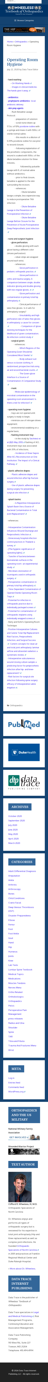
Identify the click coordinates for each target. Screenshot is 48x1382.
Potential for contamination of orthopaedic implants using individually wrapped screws (21, 615)
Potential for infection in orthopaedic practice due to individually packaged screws (20, 604)
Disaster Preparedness (19, 915)
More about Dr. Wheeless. (23, 1268)
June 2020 (13, 829)
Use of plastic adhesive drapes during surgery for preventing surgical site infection (23, 489)
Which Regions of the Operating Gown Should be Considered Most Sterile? (23, 352)
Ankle (11, 880)
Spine (11, 1032)
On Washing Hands (21, 83)
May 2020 (13, 834)
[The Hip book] (24, 31)
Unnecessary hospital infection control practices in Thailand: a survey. (22, 542)
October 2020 (15, 816)
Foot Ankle (13, 933)
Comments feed (16, 1087)
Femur (11, 924)
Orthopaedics (16, 705)
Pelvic (11, 1005)
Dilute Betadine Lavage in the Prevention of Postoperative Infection (21, 210)
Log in (11, 1078)
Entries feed (14, 1082)
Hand (11, 942)
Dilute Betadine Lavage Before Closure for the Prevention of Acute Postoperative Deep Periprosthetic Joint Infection (23, 223)
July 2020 (12, 825)
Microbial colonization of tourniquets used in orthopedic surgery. (21, 575)
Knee (10, 960)
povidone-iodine (27, 126)
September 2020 (16, 820)
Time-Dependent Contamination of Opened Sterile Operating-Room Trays (24, 593)
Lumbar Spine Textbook (20, 969)
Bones (11, 893)
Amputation (14, 875)
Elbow (11, 920)
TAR (10, 1036)
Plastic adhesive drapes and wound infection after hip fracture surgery (22, 478)
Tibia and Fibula (16, 1041)
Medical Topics (16, 974)
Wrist (11, 1050)
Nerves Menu (14, 987)
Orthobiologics (16, 996)
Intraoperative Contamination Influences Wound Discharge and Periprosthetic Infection (22, 531)
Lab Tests (13, 965)
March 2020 (14, 843)
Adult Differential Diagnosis (22, 871)
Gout (10, 938)
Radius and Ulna (16, 1023)
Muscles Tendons (16, 983)
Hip (10, 947)
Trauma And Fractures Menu (22, 1045)
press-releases (15, 1018)
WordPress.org (15, 1091)
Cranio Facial (14, 902)
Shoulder (12, 1027)
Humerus (12, 951)
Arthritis (12, 884)
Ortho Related (15, 992)
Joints (11, 956)
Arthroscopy (14, 889)
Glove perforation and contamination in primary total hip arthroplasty (23, 297)
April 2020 (13, 838)
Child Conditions (16, 898)
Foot (10, 929)
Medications (14, 978)
